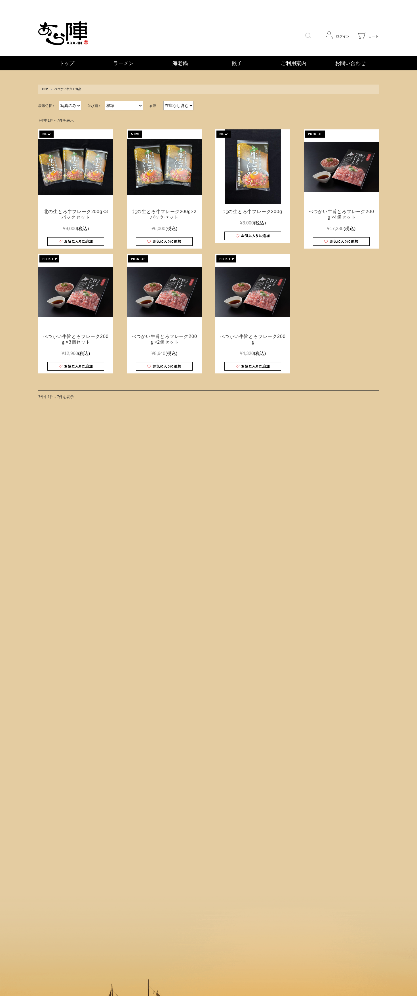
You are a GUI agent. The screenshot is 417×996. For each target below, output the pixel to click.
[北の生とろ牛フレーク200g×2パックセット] (164, 167)
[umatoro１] (341, 167)
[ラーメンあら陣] (89, 28)
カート (373, 36)
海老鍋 (180, 63)
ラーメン (123, 63)
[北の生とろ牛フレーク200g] (252, 166)
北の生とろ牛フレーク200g (252, 211)
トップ (66, 63)
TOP (45, 89)
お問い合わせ (350, 63)
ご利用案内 (293, 63)
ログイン (342, 36)
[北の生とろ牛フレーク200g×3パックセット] (75, 167)
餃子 (237, 63)
